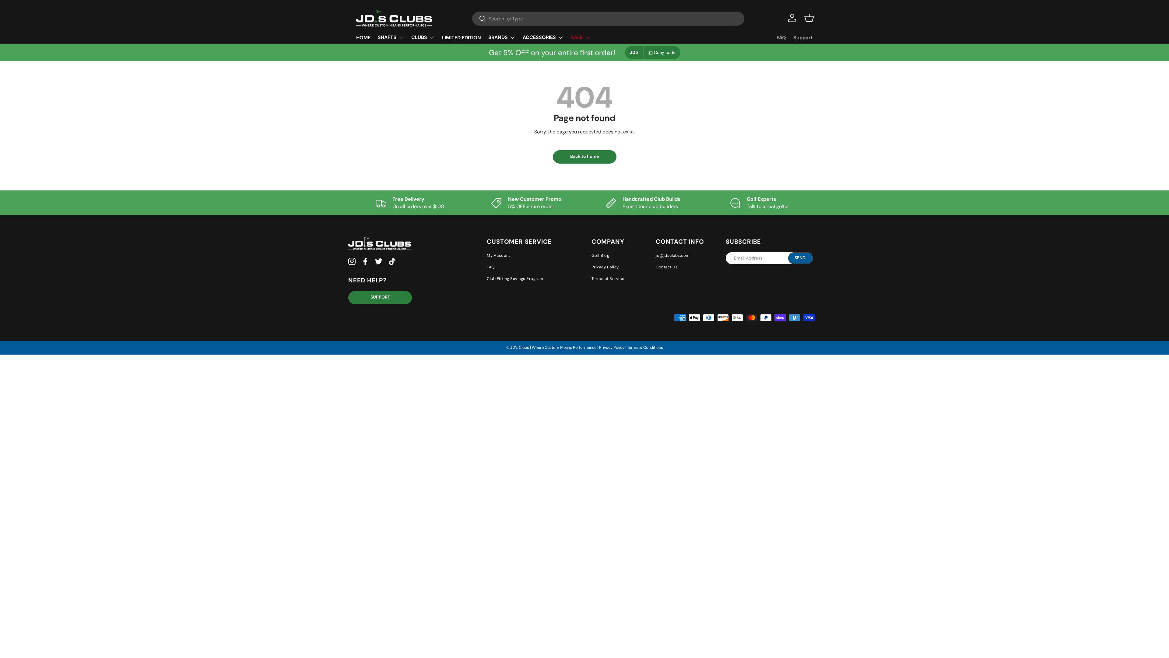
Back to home (584, 156)
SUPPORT (380, 297)
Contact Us (667, 267)
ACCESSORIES (539, 37)
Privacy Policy (605, 267)
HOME (363, 37)
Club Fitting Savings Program (515, 278)
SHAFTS (387, 37)
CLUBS (419, 37)
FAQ (781, 37)
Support (803, 37)
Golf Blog (600, 255)
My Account (498, 255)
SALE (577, 37)
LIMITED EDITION (461, 37)
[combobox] (608, 19)
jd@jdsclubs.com (673, 255)
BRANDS (498, 37)
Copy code (665, 52)
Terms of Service (608, 278)
